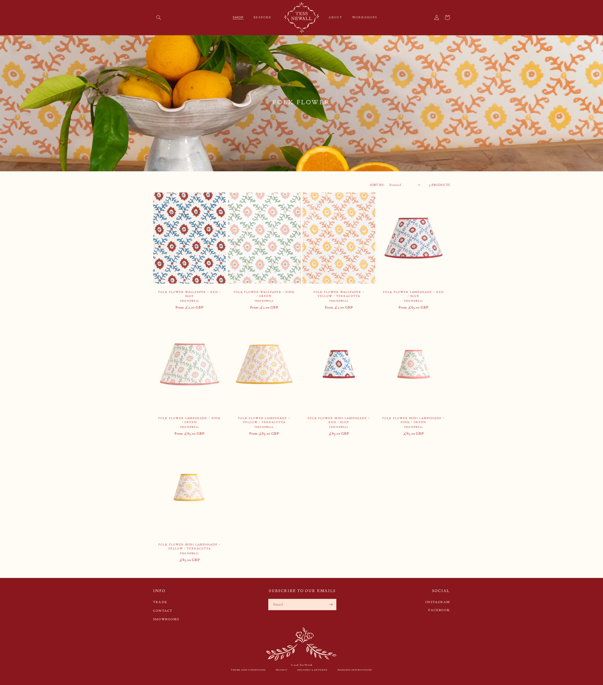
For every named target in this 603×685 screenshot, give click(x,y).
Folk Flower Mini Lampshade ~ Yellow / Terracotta (189, 546)
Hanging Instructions (355, 670)
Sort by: (377, 185)
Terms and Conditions (248, 670)
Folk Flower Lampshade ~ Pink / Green (189, 420)
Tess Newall (306, 665)
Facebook (439, 610)
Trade (160, 602)
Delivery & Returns (312, 670)
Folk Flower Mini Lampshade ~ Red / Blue (339, 420)
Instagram (437, 602)
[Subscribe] (331, 604)
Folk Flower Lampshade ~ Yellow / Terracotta (264, 420)
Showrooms (166, 619)
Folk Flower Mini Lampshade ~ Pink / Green (413, 420)
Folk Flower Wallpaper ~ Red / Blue (189, 294)
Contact (162, 611)
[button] (158, 17)
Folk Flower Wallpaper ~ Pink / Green (264, 294)
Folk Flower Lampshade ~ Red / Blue (413, 294)
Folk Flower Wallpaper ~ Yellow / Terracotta (339, 294)
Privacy (281, 670)
